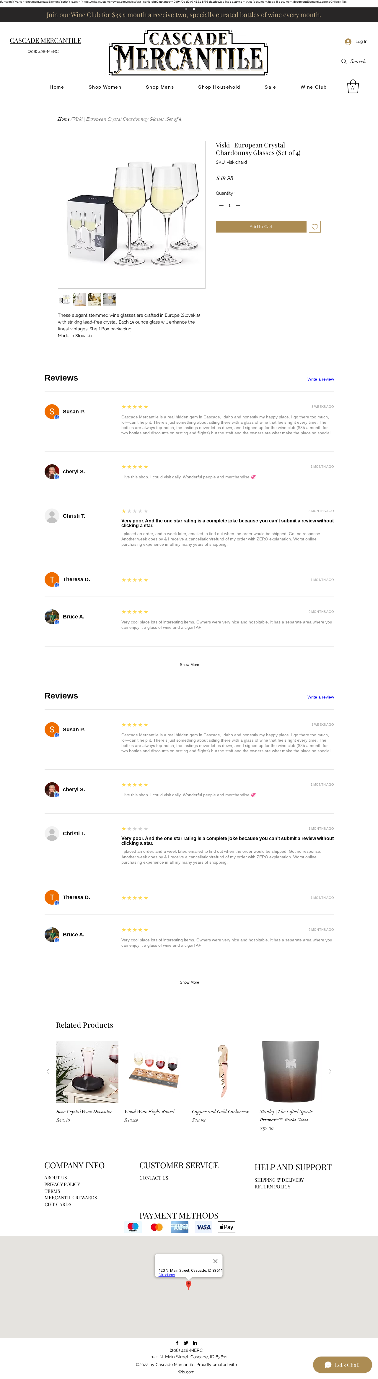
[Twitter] (186, 1343)
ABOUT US (55, 1177)
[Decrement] (221, 205)
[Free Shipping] (186, 9)
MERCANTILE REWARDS (71, 1197)
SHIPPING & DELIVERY (279, 1180)
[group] (189, 1090)
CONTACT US (153, 1178)
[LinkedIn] (195, 1343)
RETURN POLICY (272, 1186)
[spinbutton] (229, 205)
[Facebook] (177, 1343)
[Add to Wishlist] (315, 227)
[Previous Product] (47, 1071)
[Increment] (238, 205)
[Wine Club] (194, 9)
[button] (353, 86)
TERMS (52, 1191)
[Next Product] (330, 1071)
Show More (189, 664)
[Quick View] (87, 1072)
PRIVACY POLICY (62, 1184)
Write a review (320, 379)
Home (64, 119)
